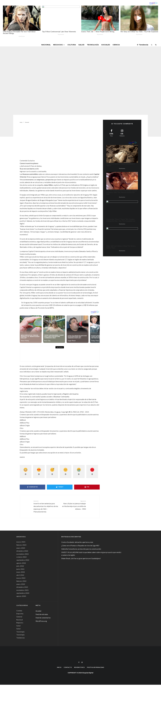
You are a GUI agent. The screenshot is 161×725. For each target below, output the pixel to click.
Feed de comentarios (43, 618)
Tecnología (93, 45)
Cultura (71, 45)
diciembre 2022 (22, 551)
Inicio (59, 667)
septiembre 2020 (22, 593)
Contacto (68, 667)
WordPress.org (41, 621)
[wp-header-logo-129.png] (27, 353)
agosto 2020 (21, 596)
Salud (81, 45)
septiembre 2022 (22, 560)
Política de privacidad (95, 667)
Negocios (58, 45)
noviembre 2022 (22, 554)
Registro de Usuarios (71, 394)
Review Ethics (79, 667)
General (64, 62)
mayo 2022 (20, 572)
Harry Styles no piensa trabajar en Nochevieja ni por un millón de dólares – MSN (74, 505)
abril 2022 (20, 575)
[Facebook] (78, 662)
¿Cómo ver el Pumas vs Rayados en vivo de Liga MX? (80, 546)
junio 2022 (20, 569)
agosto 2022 (21, 563)
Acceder (39, 611)
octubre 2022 (21, 557)
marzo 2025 (20, 542)
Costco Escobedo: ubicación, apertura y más (77, 542)
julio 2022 (20, 566)
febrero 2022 (21, 581)
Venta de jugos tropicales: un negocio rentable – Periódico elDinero (62, 352)
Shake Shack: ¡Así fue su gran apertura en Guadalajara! (81, 558)
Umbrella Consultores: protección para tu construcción (81, 549)
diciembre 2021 (22, 587)
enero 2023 (20, 548)
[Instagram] (82, 662)
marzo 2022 (20, 578)
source (22, 457)
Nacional (46, 45)
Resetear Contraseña (61, 397)
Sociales (105, 45)
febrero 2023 (21, 545)
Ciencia (116, 45)
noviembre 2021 (22, 590)
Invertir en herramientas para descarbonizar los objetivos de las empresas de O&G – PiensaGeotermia (46, 506)
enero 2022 (20, 584)
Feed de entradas (42, 614)
